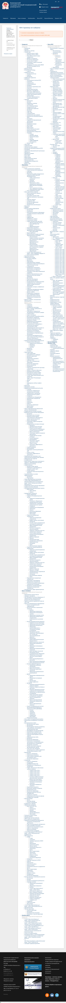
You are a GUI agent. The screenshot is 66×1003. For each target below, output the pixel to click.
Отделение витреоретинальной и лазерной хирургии (37, 685)
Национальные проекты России (31, 594)
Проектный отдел (59, 198)
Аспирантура (27, 760)
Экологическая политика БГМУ (34, 80)
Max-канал (45, 4)
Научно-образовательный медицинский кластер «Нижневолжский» (33, 409)
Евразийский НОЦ (28, 907)
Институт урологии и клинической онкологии (34, 876)
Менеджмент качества (29, 386)
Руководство (27, 48)
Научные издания (28, 816)
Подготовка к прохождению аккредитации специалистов (33, 581)
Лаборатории (33, 811)
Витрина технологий (54, 356)
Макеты (31, 225)
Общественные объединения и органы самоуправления (57, 74)
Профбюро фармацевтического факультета (59, 173)
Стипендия (55, 207)
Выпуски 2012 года (59, 267)
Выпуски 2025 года (59, 250)
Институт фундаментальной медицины (35, 621)
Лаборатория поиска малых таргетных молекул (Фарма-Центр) (36, 656)
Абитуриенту (30, 122)
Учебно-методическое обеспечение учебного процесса (35, 768)
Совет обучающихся (54, 217)
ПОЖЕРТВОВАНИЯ (34, 140)
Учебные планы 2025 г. (35, 775)
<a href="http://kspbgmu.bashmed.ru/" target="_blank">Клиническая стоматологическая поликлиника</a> (32, 929)
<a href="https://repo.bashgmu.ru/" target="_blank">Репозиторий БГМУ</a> (33, 905)
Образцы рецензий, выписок (36, 222)
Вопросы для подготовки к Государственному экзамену (36, 780)
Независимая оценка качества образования (34, 485)
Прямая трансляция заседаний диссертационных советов (34, 746)
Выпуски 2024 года (59, 252)
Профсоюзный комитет (55, 208)
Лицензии (29, 88)
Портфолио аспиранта (32, 794)
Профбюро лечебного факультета (57, 157)
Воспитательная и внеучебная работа (35, 316)
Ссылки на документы (32, 802)
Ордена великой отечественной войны (58, 314)
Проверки (29, 85)
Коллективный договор (32, 89)
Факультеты (27, 206)
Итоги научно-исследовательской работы (33, 719)
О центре (29, 389)
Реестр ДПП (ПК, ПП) (34, 224)
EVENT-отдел (58, 204)
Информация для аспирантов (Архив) (35, 796)
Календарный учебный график (34, 372)
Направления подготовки (33, 307)
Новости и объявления (32, 753)
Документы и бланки (31, 320)
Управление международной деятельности (34, 340)
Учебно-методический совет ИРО (34, 221)
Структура (26, 99)
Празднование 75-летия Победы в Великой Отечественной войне (55, 303)
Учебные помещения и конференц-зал (35, 899)
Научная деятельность (35, 812)
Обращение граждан (31, 123)
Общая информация (31, 494)
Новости (29, 71)
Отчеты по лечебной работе (30, 933)
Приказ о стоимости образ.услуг (34, 370)
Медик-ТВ (57, 241)
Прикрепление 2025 (31, 789)
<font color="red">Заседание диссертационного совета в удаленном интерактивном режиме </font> (36, 750)
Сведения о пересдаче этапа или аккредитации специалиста (37, 531)
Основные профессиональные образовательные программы (36, 777)
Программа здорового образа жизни (58, 283)
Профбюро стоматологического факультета (60, 169)
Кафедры (26, 207)
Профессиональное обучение (31, 486)
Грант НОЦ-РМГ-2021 (32, 806)
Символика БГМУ (31, 113)
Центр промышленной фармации (37, 661)
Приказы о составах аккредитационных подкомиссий (37, 571)
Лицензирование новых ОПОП (37, 189)
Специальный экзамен (32, 220)
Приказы (32, 538)
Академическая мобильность (33, 342)
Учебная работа (30, 313)
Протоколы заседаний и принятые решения (35, 528)
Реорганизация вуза (31, 130)
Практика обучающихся (32, 279)
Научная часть (33, 680)
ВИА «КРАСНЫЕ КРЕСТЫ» (58, 107)
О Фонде (32, 134)
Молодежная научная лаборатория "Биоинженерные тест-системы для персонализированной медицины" (37, 634)
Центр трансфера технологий (36, 651)
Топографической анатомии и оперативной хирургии (58, 225)
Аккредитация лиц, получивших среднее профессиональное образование (34, 284)
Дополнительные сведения (36, 545)
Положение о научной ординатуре (35, 914)
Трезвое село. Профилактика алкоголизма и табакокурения (56, 83)
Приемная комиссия (29, 256)
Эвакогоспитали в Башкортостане (57, 311)
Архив (28, 380)
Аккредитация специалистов (33, 398)
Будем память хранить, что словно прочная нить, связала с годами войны (58, 317)
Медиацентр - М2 (57, 122)
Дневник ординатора (32, 356)
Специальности (30, 266)
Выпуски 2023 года (59, 253)
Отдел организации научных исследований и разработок (36, 695)
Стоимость (29, 216)
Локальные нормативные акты (34, 86)
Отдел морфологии (34, 681)
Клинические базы (28, 932)
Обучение (29, 215)
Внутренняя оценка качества (33, 295)
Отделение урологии (34, 896)
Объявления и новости (32, 218)
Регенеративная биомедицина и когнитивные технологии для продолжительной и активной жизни (58, 369)
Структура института (31, 882)
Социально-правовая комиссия (59, 186)
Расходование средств (58, 65)
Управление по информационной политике (56, 72)
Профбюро (55, 153)
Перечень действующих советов (34, 733)
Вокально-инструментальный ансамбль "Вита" (57, 116)
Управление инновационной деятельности (34, 820)
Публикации (30, 402)
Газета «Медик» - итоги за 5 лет (59, 247)
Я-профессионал (28, 460)
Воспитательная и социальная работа (57, 51)
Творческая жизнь (54, 86)
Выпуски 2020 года (59, 257)
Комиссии (55, 177)
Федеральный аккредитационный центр (33, 388)
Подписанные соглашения (33, 830)
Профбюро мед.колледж (58, 176)
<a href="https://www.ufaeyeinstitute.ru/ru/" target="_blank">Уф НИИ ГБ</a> (34, 926)
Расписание (27, 385)
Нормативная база (34, 542)
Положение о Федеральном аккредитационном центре (33, 391)
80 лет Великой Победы (29, 70)
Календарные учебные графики (34, 383)
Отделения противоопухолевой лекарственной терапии (37, 894)
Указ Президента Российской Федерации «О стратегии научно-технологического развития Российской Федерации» (34, 598)
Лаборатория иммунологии (36, 611)
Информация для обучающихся (34, 321)
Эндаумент (29, 132)
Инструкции (32, 543)
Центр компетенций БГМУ (33, 254)
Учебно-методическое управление (32, 168)
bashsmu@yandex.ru (8, 973)
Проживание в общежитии (33, 317)
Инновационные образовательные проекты (34, 488)
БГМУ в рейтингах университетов (31, 819)
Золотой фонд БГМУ (54, 234)
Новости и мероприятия (32, 828)
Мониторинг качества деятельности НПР (34, 441)
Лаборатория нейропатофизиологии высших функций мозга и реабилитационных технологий (37, 640)
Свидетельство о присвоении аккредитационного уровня (33, 394)
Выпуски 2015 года (59, 263)
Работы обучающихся (32, 420)
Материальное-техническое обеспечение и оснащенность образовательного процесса (33, 269)
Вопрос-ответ (30, 143)
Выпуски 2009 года (59, 271)
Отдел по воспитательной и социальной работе (56, 77)
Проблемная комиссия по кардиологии (35, 848)
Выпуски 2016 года (59, 262)
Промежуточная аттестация (33, 371)
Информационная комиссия (59, 183)
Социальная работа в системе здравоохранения (31, 474)
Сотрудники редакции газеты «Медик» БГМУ (59, 244)
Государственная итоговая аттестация (35, 281)
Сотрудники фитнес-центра (58, 142)
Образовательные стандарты (33, 262)
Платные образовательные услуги (34, 274)
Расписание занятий (57, 109)
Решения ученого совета (32, 53)
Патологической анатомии (56, 228)
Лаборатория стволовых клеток (37, 615)
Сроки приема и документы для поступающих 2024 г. (34, 757)
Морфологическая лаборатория (37, 622)
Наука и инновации (22, 18)
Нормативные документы (33, 227)
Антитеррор (29, 118)
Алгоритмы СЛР (30, 203)
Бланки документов (31, 365)
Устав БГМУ (29, 81)
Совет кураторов (54, 216)
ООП (28, 384)
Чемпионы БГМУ (56, 129)
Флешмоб (55, 121)
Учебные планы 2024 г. (35, 770)
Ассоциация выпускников (56, 218)
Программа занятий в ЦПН (33, 195)
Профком (55, 152)
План (56, 58)
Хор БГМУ (55, 98)
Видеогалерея (30, 127)
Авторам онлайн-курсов (32, 466)
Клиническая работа (34, 844)
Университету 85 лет (54, 300)
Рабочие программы (31, 829)
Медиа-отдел (58, 195)
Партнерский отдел (59, 188)
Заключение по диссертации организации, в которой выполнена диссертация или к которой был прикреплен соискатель (35, 742)
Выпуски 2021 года (59, 256)
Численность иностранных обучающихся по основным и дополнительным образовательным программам (35, 332)
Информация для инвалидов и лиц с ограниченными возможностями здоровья (34, 456)
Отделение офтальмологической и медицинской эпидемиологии (37, 690)
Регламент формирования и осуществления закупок (33, 97)
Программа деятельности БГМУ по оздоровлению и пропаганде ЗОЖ (58, 287)
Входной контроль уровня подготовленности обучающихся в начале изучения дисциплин (35, 418)
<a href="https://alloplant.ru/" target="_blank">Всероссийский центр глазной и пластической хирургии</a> (33, 923)
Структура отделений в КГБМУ (36, 841)
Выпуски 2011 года (59, 268)
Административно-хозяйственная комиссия (59, 190)
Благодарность (33, 141)
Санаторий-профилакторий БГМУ (32, 943)
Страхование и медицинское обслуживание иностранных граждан (35, 311)
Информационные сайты (32, 737)
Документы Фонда (34, 135)
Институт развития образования (31, 208)
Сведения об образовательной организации (34, 150)
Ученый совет (27, 52)
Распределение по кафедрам (33, 354)
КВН (54, 111)
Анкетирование (33, 439)
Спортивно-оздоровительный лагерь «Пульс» (58, 131)
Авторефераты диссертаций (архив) (35, 730)
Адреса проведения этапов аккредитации (36, 526)
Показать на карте (8, 53)
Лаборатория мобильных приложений (35, 665)
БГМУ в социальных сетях (58, 276)
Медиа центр (53, 235)
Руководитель (33, 808)
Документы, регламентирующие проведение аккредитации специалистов (34, 587)
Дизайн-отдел (58, 197)
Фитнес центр (56, 139)
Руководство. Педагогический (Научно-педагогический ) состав (36, 264)
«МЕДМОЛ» (53, 338)
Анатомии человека (57, 222)
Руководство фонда (34, 136)
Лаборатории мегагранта (30, 805)
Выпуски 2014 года (59, 265)
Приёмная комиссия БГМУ (10, 28)
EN (58, 1)
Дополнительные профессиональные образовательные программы (35, 235)
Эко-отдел (57, 199)
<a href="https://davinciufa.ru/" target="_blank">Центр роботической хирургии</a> (36, 890)
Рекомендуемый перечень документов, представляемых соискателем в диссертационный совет (36, 728)
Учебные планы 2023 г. (35, 771)
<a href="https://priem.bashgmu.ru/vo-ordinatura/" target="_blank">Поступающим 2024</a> (35, 377)
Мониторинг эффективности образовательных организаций (34, 92)
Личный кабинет (43, 10)
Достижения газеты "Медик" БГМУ (59, 274)
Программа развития (55, 353)
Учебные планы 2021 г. (35, 774)
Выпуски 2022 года (59, 254)
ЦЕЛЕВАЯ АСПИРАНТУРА (32, 764)
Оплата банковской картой (33, 129)
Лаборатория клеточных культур (37, 624)
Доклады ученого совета (32, 54)
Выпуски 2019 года (59, 258)
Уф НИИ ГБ (29, 683)
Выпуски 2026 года (59, 249)
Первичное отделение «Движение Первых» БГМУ (56, 333)
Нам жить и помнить (57, 306)
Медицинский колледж (29, 257)
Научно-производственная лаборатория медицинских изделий (36, 701)
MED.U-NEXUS (30, 489)
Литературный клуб (57, 103)
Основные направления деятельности (35, 880)
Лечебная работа (31, 18)
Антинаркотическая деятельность (59, 63)
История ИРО (30, 209)
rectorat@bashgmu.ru (8, 975)
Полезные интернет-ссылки (30, 815)
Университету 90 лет (29, 72)
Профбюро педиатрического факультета (59, 161)
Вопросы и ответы (34, 855)
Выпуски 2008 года (59, 272)
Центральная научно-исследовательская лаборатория (37, 653)
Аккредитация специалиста (30, 493)
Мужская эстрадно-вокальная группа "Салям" (58, 113)
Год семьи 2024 (53, 144)
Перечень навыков (31, 199)
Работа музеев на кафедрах (56, 220)
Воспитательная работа (32, 280)
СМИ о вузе (29, 112)
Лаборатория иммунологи (35, 885)
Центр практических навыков (31, 191)
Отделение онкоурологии (35, 897)
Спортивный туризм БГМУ (59, 134)
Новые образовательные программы (32, 479)
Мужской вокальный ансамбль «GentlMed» (58, 91)
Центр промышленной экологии (37, 662)
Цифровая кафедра (54, 351)
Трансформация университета (34, 131)
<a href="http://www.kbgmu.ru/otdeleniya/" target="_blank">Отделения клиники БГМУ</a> (33, 937)
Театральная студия (57, 89)
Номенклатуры (30, 95)
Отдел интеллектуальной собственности (36, 824)
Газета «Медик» (56, 239)
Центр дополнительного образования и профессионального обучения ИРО (35, 213)
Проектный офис (54, 345)
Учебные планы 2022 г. (35, 773)
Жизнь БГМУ (39, 18)
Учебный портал (43, 12)
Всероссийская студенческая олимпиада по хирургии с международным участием (34, 462)
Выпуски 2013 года (59, 266)
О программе (53, 344)
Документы (29, 67)
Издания (29, 75)
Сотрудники (29, 306)
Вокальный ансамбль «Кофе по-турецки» (57, 93)
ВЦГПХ (28, 674)
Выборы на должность (32, 58)
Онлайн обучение (28, 465)
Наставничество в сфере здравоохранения (34, 589)
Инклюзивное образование (58, 60)
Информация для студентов (30, 458)
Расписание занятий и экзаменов (34, 788)
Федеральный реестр (34, 226)
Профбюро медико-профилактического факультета (60, 165)
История (31, 710)
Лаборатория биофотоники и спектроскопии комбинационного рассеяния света (36, 618)
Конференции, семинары (32, 797)
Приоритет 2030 (58, 18)
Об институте (30, 878)
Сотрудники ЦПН (31, 200)
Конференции (33, 715)
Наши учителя (33, 853)
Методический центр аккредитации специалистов (36, 540)
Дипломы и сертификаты (32, 90)
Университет (5, 18)
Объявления (30, 366)
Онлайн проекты (31, 470)
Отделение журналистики (58, 99)
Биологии (55, 230)
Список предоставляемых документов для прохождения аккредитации (36, 534)
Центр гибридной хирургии (36, 892)
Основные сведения (31, 258)
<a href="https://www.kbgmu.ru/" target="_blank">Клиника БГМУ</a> (32, 919)
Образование (13, 18)
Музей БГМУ (55, 221)
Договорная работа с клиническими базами (34, 934)
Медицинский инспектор (30, 463)
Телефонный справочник (30, 77)
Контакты (32, 139)
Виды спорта (56, 126)
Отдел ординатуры (28, 352)
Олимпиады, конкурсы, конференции (35, 286)
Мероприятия (30, 478)
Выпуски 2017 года (59, 261)
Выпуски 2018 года (59, 259)
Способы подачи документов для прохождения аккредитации (37, 523)
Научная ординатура (29, 908)
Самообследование (31, 84)
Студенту (29, 288)
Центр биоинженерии (35, 667)
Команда (32, 810)
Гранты (28, 799)
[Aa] (62, 1)
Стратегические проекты (55, 347)
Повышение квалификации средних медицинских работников (35, 290)
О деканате (29, 304)
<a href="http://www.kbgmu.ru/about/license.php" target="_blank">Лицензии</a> (34, 941)
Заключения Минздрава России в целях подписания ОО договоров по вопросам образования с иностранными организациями (35, 337)
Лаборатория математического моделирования (37, 672)
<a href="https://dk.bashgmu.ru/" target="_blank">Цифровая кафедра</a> (36, 252)
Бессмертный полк (57, 309)
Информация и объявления (33, 293)
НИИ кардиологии (28, 835)
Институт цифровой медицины (34, 663)
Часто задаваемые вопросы (36, 188)
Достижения (30, 277)
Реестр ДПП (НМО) (34, 231)
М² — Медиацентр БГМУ (58, 238)
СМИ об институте (31, 902)
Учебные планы (30, 360)
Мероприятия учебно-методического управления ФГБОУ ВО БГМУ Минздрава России (35, 175)
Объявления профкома (58, 211)
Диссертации (30, 725)
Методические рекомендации (34, 204)
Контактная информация (32, 59)
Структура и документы (29, 596)
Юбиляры (52, 295)
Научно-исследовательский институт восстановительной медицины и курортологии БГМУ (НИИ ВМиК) (35, 707)
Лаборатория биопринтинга (36, 625)
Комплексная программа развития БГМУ (33, 148)
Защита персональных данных (34, 94)
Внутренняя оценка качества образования (34, 412)
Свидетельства (30, 82)
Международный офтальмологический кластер (57, 359)
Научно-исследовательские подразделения (34, 603)
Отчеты (31, 138)
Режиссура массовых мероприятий (57, 105)
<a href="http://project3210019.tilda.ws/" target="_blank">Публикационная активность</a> (33, 833)
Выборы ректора (28, 68)
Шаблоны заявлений (34, 537)
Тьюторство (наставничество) (33, 318)
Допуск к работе (30, 292)
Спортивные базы (57, 127)
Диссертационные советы (30, 723)
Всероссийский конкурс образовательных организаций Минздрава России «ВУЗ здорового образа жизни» (58, 292)
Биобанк (32, 610)
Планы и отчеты (33, 443)
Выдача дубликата (31, 233)
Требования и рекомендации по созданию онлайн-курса (34, 468)
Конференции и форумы (30, 803)
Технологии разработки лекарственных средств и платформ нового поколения (58, 363)
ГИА (28, 381)
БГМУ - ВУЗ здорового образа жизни (58, 281)
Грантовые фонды (28, 798)
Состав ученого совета (32, 61)
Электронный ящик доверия (33, 115)
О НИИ (28, 837)
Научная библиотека (48, 18)
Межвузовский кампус (32, 717)
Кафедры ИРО (30, 217)
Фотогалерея (30, 125)
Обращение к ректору (29, 50)
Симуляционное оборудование (34, 397)
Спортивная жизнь (54, 123)
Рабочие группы (33, 846)
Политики (52, 349)
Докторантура (27, 752)
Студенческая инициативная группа (35, 826)
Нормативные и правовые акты (34, 731)
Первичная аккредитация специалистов (33, 515)
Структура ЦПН (30, 194)
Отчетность (52, 352)
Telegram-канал (44, 7)
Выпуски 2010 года (59, 270)
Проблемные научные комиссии (31, 817)
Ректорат (26, 49)
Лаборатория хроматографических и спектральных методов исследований (35, 628)
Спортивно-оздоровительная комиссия (59, 202)
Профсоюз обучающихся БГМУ (57, 148)
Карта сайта (29, 126)
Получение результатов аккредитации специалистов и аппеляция (35, 583)
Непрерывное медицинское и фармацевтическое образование (34, 229)
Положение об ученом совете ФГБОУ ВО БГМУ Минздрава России (35, 65)
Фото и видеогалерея (34, 851)
